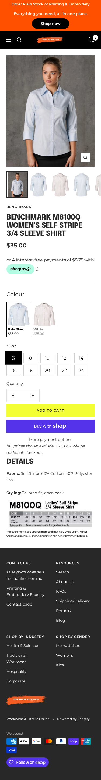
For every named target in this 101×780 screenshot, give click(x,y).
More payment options (50, 439)
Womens (64, 655)
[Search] (19, 39)
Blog (60, 620)
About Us (65, 581)
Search (62, 572)
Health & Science (22, 645)
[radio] (18, 319)
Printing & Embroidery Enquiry (25, 591)
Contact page (19, 604)
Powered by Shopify (73, 719)
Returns (63, 610)
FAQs (61, 591)
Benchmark (19, 207)
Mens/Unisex (68, 645)
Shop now (51, 23)
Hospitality (16, 671)
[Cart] (92, 39)
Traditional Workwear (16, 658)
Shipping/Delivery (73, 601)
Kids (60, 665)
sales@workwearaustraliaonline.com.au (25, 575)
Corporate (15, 681)
